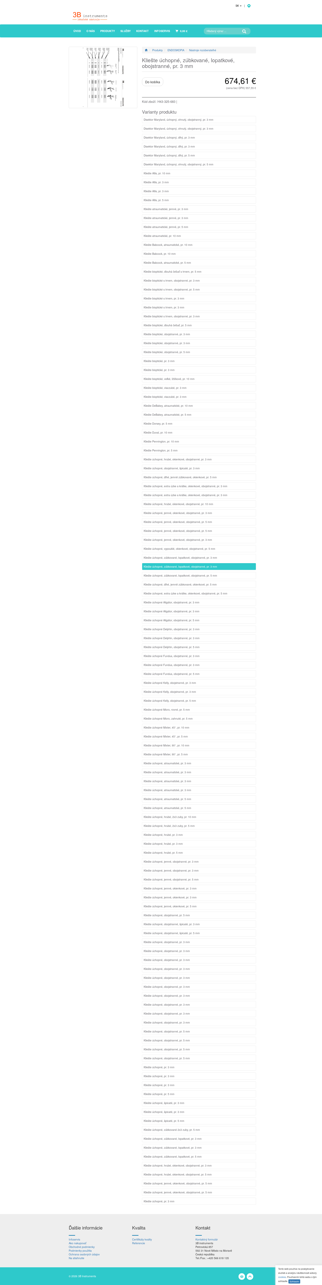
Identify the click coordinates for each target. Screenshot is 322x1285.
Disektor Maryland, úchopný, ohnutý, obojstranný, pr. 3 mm (178, 119)
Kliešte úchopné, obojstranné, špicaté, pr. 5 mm (172, 933)
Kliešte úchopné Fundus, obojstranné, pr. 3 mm (172, 656)
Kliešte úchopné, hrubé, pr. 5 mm (163, 852)
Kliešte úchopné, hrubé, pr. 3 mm (163, 835)
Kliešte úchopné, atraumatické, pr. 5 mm (167, 799)
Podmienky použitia (80, 1250)
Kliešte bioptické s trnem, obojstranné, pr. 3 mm (172, 280)
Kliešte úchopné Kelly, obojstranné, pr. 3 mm (170, 683)
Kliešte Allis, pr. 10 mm (157, 173)
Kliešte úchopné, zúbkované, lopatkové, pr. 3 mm (173, 1138)
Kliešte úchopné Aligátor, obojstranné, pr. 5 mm (171, 620)
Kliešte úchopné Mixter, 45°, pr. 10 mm (166, 727)
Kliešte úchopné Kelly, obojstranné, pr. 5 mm (170, 700)
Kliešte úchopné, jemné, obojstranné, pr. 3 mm (171, 861)
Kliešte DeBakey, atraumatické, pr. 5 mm (167, 414)
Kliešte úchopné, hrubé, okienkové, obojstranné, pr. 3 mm (178, 459)
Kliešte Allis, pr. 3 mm (156, 182)
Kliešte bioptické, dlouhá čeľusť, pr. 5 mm (168, 325)
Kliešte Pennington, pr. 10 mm (161, 441)
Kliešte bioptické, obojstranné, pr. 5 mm (167, 352)
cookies (282, 1276)
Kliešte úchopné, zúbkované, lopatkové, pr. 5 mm (173, 1156)
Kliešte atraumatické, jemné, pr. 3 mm (166, 209)
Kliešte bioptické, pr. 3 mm (159, 361)
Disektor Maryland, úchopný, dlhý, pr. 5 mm (169, 155)
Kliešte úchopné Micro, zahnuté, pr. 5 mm (168, 718)
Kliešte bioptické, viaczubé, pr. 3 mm (165, 388)
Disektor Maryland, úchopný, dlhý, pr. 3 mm (169, 137)
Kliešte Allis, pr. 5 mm (156, 200)
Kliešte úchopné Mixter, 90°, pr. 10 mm (166, 745)
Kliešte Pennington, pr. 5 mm (161, 450)
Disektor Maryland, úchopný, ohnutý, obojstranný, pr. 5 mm (178, 164)
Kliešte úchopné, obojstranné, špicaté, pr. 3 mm (172, 468)
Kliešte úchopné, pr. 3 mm (159, 1067)
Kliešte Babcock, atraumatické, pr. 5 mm (167, 262)
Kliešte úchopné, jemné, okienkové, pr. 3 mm (170, 888)
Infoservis (74, 1239)
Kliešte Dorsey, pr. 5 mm (158, 423)
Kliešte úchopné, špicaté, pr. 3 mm (164, 1103)
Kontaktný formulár (206, 1239)
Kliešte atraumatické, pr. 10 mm (162, 236)
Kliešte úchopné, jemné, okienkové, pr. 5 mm (170, 906)
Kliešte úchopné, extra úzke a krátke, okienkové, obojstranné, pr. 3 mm (185, 486)
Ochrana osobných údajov (84, 1254)
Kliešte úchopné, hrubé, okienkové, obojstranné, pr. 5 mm (178, 1174)
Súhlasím (294, 1281)
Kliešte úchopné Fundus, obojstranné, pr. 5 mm (172, 674)
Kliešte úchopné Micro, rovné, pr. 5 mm (167, 709)
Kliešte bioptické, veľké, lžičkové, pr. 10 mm (169, 379)
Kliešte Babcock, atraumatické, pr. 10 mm (168, 245)
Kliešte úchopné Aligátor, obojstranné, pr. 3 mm (171, 602)
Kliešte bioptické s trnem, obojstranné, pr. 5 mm (172, 289)
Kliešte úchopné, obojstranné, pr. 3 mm (167, 942)
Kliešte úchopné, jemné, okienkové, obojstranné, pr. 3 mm (178, 513)
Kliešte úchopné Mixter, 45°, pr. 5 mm (166, 736)
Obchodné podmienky (82, 1247)
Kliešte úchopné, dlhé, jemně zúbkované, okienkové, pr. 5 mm (180, 477)
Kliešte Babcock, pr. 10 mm (160, 254)
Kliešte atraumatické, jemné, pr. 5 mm (166, 227)
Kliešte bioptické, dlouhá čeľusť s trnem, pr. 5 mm (172, 271)
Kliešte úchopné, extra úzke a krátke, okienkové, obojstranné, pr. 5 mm (185, 593)
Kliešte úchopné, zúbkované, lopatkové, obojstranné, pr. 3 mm (180, 557)
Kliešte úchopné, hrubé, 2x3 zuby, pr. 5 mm (169, 826)
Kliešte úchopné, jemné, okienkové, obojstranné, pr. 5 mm (178, 522)
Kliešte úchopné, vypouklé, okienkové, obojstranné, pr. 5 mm (179, 549)
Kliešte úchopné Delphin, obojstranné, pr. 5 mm (172, 647)
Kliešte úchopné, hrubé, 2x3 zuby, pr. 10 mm (170, 817)
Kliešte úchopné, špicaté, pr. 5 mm (164, 1121)
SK (238, 5)
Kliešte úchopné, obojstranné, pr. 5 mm (167, 915)
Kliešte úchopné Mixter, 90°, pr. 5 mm (166, 754)
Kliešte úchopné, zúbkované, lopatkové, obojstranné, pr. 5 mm (180, 575)
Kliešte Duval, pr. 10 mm (158, 432)
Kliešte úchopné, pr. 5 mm (159, 1094)
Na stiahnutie (76, 1258)
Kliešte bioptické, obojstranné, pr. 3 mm (167, 334)
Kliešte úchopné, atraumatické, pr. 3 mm (167, 763)
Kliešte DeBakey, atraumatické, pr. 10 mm (168, 405)
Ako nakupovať (77, 1243)
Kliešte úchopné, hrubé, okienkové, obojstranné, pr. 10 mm (178, 504)
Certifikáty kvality (142, 1239)
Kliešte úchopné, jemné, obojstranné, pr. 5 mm (171, 879)
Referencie (138, 1243)
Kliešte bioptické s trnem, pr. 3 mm (164, 298)
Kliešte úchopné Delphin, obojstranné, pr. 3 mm (172, 629)
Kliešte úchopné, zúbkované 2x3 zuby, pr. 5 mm (172, 1130)
